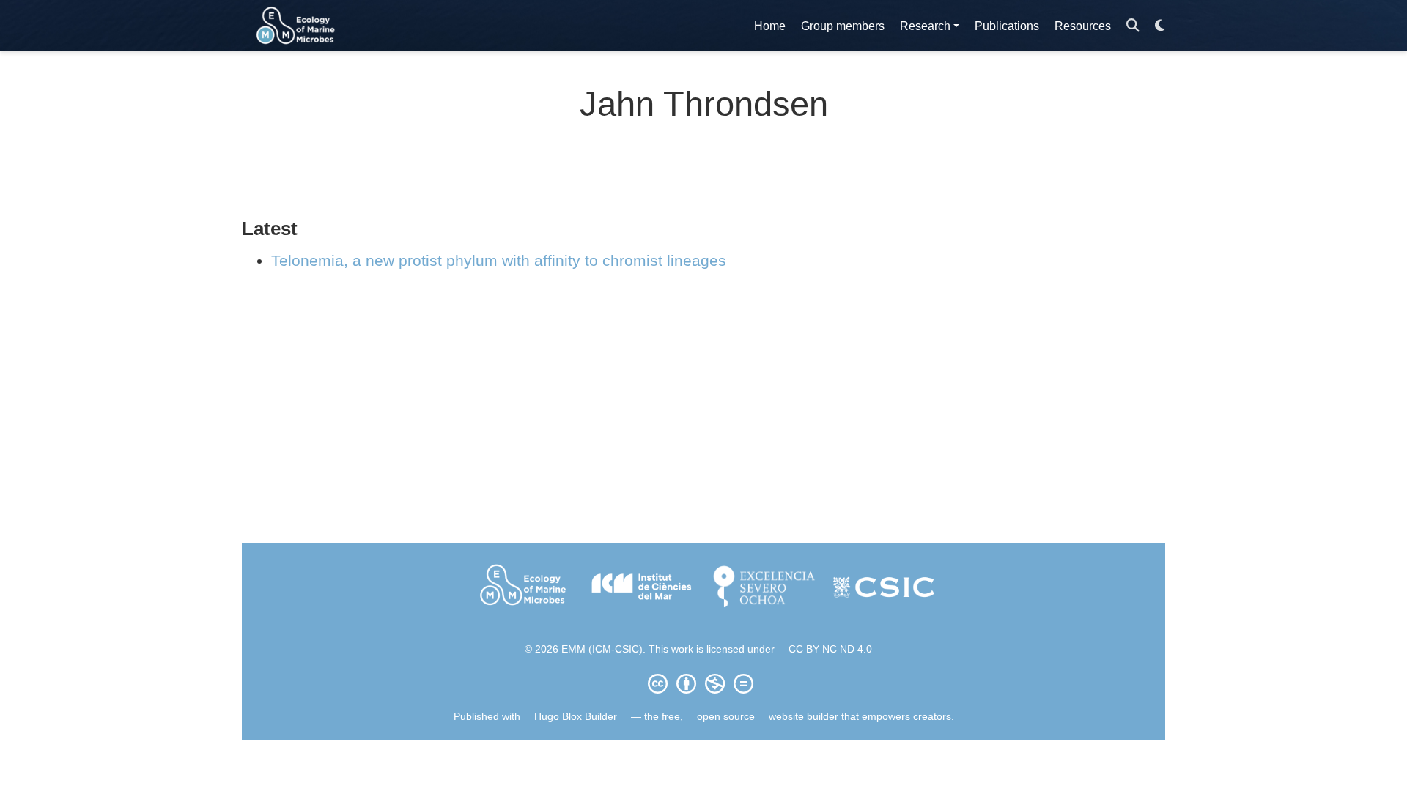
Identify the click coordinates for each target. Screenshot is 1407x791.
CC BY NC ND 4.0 (830, 649)
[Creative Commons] (703, 683)
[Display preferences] (1160, 26)
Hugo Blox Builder (575, 716)
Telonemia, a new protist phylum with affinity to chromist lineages (498, 260)
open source (726, 716)
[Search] (1133, 26)
